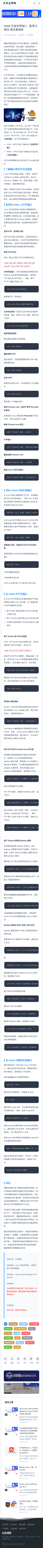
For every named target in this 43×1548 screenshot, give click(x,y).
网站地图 (22, 1524)
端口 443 (30, 1343)
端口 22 (20, 1343)
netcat (31, 1329)
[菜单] (39, 3)
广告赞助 (5, 1529)
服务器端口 (27, 1338)
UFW (17, 1338)
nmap (17, 1333)
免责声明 (22, 1529)
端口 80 (8, 1347)
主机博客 (5, 1524)
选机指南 (30, 1524)
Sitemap (14, 1524)
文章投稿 (14, 1529)
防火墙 (17, 1347)
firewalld (13, 1324)
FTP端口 (23, 1324)
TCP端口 (26, 1333)
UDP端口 (8, 1338)
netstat (8, 1333)
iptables (8, 1329)
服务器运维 (9, 1343)
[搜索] (34, 3)
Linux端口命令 (20, 1329)
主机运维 (21, 35)
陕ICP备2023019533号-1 (15, 1544)
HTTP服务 (34, 1324)
